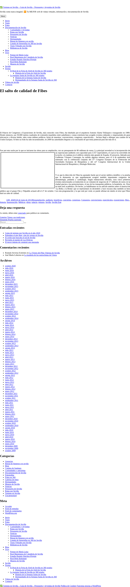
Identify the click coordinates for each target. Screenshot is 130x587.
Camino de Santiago (13, 468)
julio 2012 (9, 378)
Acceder (8, 506)
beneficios (58, 200)
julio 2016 (9, 268)
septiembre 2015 (11, 291)
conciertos (67, 200)
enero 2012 (9, 391)
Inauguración (12, 202)
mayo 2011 (9, 407)
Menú (3, 16)
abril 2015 (9, 302)
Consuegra (85, 200)
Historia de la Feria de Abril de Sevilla (30, 73)
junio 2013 (9, 352)
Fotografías (9, 475)
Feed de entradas (12, 509)
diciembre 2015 (11, 284)
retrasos (41, 202)
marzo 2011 (9, 412)
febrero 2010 (10, 441)
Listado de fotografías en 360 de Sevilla (26, 43)
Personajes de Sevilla (18, 34)
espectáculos (108, 200)
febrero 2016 (10, 279)
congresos (76, 200)
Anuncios (9, 461)
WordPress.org (11, 513)
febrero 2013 (10, 362)
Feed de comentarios (13, 511)
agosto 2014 (10, 321)
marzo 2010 (10, 439)
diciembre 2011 (11, 394)
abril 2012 (9, 384)
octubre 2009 (10, 451)
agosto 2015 (10, 293)
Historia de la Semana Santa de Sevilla (30, 78)
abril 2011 (9, 409)
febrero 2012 (10, 389)
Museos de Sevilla (17, 64)
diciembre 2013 (11, 339)
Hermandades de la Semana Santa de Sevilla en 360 (36, 80)
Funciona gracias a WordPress (89, 586)
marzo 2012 (10, 387)
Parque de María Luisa (19, 55)
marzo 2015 (10, 305)
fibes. (127, 200)
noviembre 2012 (11, 368)
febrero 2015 (10, 307)
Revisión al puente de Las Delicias (19, 240)
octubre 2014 (10, 316)
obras (28, 202)
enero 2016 (9, 282)
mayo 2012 (9, 382)
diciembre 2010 (11, 419)
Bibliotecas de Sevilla (18, 48)
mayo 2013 (9, 355)
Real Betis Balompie (18, 62)
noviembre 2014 (11, 314)
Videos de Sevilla (12, 82)
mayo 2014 (9, 327)
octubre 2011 (10, 398)
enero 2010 (9, 444)
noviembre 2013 (11, 341)
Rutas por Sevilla (17, 32)
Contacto (8, 84)
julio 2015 (9, 295)
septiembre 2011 (11, 400)
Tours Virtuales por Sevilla (20, 46)
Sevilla (8, 66)
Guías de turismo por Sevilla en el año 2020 (22, 233)
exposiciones (119, 200)
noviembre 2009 (11, 448)
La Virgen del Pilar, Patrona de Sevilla (44, 253)
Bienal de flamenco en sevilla (22, 41)
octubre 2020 (10, 266)
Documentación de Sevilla (15, 27)
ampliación (40, 200)
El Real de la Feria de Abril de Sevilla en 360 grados (31, 71)
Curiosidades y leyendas (20, 30)
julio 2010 (9, 430)
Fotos (7, 25)
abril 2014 (9, 330)
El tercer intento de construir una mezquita (22, 242)
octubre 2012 (10, 371)
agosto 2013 (10, 348)
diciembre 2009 (11, 446)
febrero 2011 (10, 414)
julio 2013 (9, 350)
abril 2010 (9, 437)
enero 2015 (9, 309)
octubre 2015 (10, 289)
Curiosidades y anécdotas (15, 470)
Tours (7, 23)
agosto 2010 (10, 428)
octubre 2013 (10, 343)
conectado (22, 213)
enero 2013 (9, 364)
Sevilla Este (56, 202)
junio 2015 (9, 298)
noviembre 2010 (11, 421)
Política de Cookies (68, 586)
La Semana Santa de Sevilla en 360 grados (27, 75)
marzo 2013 (10, 359)
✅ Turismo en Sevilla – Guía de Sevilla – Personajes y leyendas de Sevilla (30, 7)
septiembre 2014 (11, 318)
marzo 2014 (10, 332)
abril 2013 (9, 357)
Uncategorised (11, 496)
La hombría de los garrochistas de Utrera (40, 255)
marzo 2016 (10, 277)
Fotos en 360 (10, 477)
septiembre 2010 (11, 425)
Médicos (21, 202)
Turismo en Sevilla (12, 493)
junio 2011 (9, 405)
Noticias (13, 37)
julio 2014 (9, 323)
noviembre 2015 (11, 286)
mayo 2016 (9, 273)
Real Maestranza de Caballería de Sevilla (26, 57)
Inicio (7, 21)
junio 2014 (9, 325)
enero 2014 (9, 337)
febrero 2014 (10, 334)
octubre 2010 (10, 423)
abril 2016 (9, 275)
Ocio (7, 53)
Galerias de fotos (12, 480)
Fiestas (8, 69)
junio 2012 (9, 380)
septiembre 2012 (11, 373)
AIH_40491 (11, 200)
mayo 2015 (9, 300)
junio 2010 (9, 432)
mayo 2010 (9, 435)
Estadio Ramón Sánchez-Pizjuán (23, 59)
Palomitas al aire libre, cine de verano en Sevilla (24, 235)
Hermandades (15, 39)
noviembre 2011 (11, 396)
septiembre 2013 (11, 346)
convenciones (96, 200)
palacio (34, 202)
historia (3, 202)
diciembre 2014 (11, 311)
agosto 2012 (10, 375)
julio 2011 (9, 403)
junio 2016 (9, 270)
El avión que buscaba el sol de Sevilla (20, 238)
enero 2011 (9, 416)
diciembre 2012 (11, 366)
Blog (7, 50)
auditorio (49, 200)
